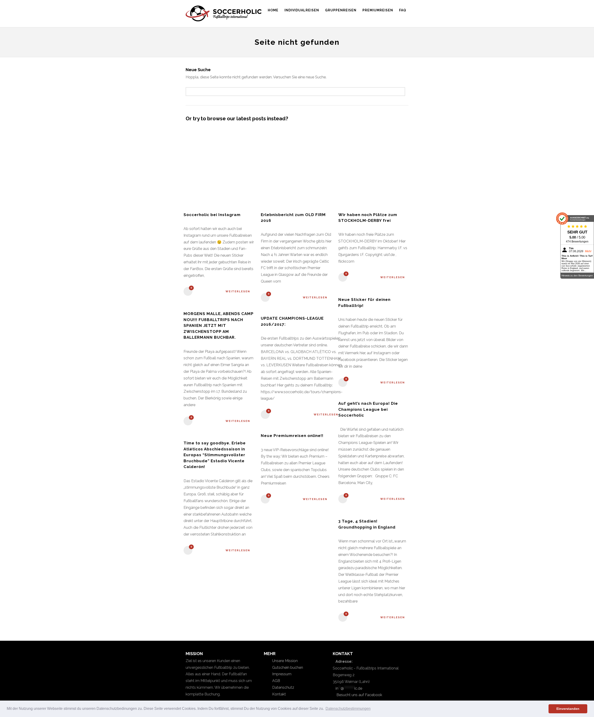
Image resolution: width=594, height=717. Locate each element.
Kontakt (278, 694)
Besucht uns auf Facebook (359, 695)
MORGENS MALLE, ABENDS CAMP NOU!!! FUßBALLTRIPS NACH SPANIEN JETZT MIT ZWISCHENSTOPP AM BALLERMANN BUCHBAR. (219, 325)
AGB (275, 681)
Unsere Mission (284, 661)
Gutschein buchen (287, 667)
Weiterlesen (238, 291)
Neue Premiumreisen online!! (292, 435)
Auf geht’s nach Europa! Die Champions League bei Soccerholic (368, 409)
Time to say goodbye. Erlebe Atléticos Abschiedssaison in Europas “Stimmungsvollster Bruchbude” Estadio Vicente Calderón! (215, 455)
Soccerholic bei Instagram (212, 214)
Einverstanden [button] (567, 709)
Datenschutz (282, 687)
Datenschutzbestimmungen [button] (348, 709)
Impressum (281, 674)
